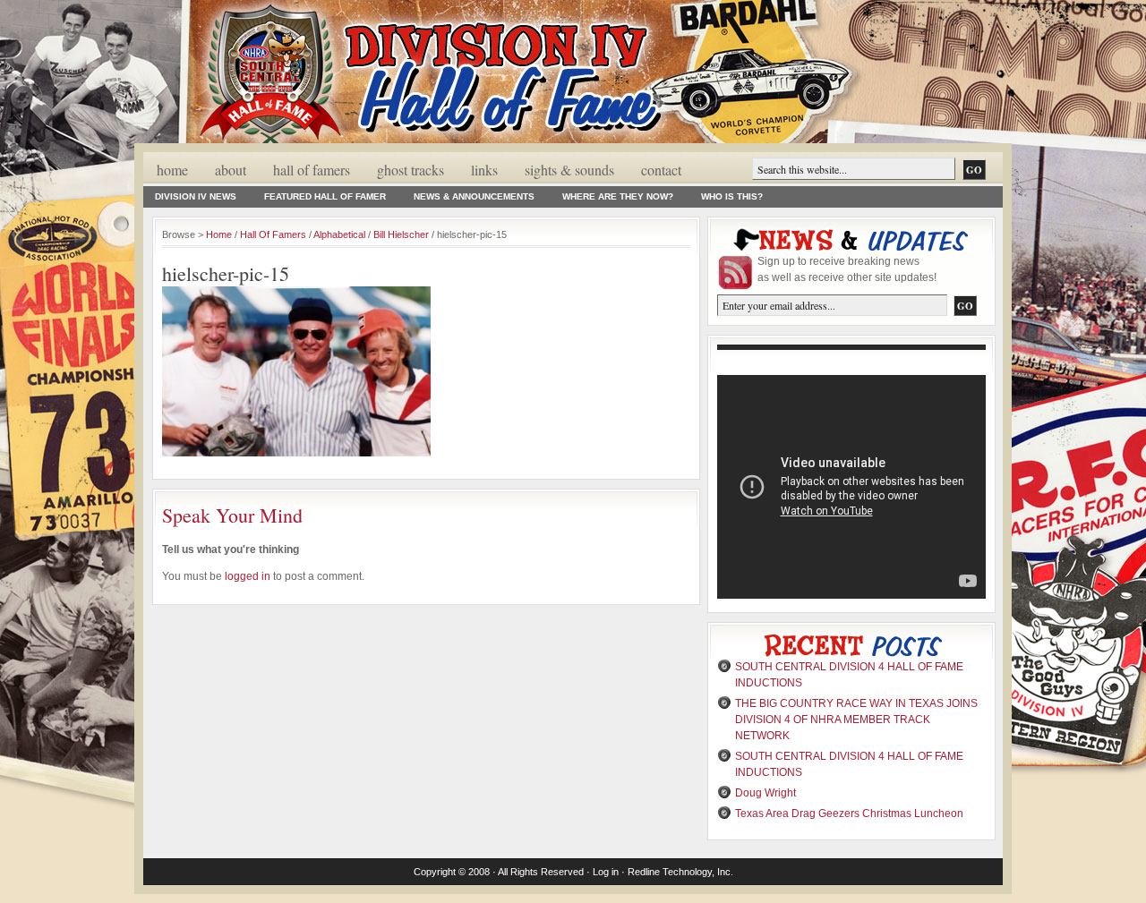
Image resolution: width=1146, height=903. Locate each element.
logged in (247, 576)
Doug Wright (765, 793)
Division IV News (195, 196)
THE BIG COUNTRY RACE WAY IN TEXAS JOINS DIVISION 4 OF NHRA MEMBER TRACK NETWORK (856, 719)
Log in (606, 871)
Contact (661, 169)
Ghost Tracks (410, 169)
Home (172, 169)
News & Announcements (474, 196)
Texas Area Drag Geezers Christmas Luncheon (849, 813)
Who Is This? (732, 196)
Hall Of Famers (311, 169)
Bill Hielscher (401, 234)
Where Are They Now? (617, 196)
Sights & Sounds (569, 169)
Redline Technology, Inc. (680, 871)
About (230, 169)
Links (484, 169)
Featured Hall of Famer (325, 196)
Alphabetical (339, 234)
